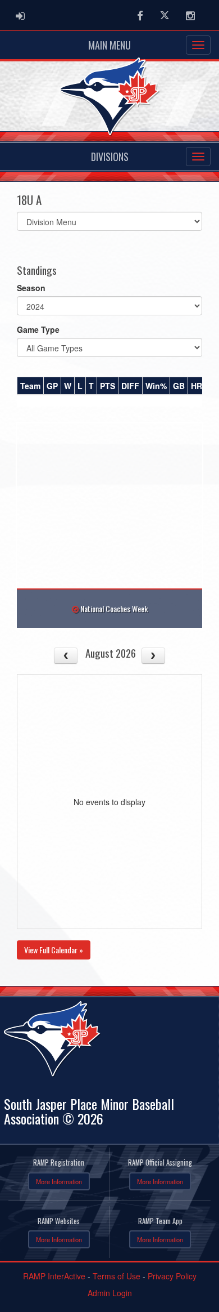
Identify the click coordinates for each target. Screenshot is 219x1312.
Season (31, 287)
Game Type (38, 329)
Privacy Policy (172, 1276)
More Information (59, 1181)
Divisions (110, 156)
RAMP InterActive (54, 1276)
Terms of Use (116, 1276)
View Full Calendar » (53, 950)
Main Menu (109, 45)
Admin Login (110, 1292)
